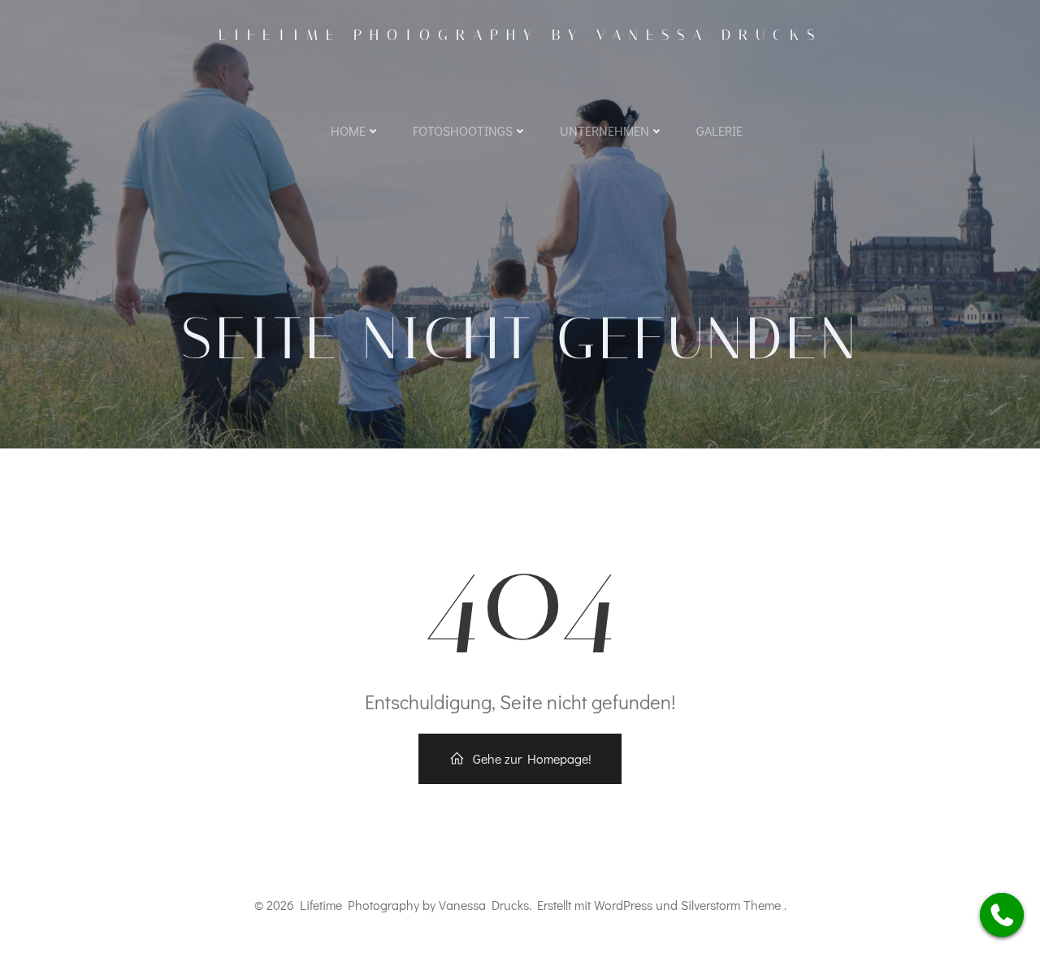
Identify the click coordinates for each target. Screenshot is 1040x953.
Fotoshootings (463, 130)
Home (348, 130)
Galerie (719, 130)
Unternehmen (604, 130)
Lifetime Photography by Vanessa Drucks (520, 35)
